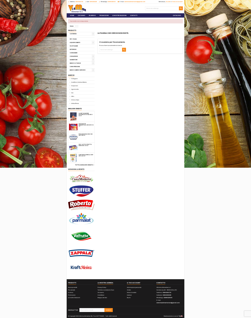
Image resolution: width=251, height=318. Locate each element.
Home (72, 15)
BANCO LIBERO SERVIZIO (77, 70)
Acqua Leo (74, 86)
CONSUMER (73, 53)
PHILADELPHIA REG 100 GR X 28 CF (85, 135)
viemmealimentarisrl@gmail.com (134, 1)
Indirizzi (129, 295)
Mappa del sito (102, 298)
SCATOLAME (74, 46)
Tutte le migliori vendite (85, 165)
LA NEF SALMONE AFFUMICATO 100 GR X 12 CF (85, 114)
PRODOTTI (72, 30)
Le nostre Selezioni (74, 298)
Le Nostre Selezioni (119, 15)
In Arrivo (92, 15)
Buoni (129, 298)
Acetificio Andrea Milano (79, 82)
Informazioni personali (134, 287)
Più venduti (71, 290)
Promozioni (104, 15)
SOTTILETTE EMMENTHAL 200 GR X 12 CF (86, 125)
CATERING (73, 34)
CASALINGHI (74, 56)
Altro (72, 96)
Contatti (133, 15)
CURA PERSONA (75, 66)
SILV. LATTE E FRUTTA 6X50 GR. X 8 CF (85, 145)
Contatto (160, 283)
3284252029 (93, 1)
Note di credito (131, 292)
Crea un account (177, 1)
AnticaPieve (75, 103)
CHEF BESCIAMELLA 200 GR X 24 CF (86, 155)
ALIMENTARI (73, 60)
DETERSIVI (73, 49)
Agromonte (75, 89)
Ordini (129, 290)
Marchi (71, 75)
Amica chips (75, 100)
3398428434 (112, 1)
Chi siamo (81, 15)
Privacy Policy (102, 287)
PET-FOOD (73, 39)
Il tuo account (133, 283)
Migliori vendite (75, 108)
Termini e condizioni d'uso (106, 290)
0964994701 (79, 1)
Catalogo (177, 15)
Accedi (168, 1)
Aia (72, 93)
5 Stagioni (74, 79)
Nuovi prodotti (72, 287)
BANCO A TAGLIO (75, 63)
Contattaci (101, 295)
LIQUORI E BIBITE (75, 42)
